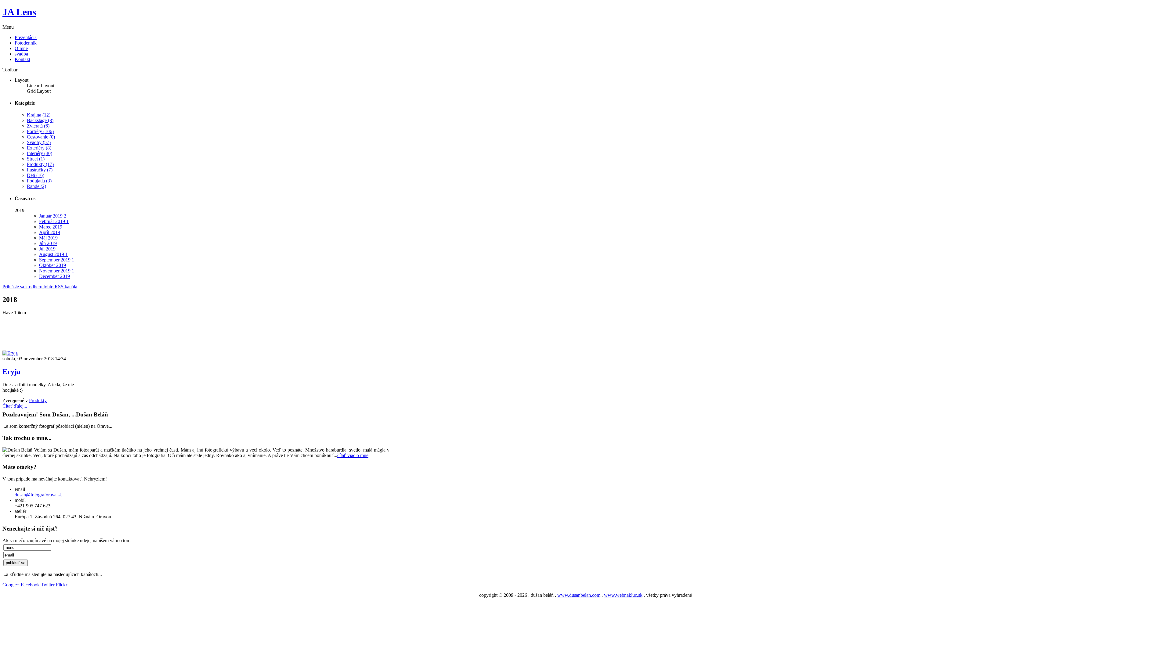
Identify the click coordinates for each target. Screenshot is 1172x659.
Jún (48, 243)
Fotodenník (26, 42)
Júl (47, 248)
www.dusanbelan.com (578, 595)
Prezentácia (26, 37)
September (56, 259)
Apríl (49, 232)
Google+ (11, 584)
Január (52, 215)
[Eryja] (10, 353)
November (56, 270)
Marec (50, 226)
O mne (21, 48)
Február (54, 221)
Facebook (30, 584)
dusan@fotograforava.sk (38, 494)
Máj (48, 237)
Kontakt (22, 59)
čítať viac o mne (352, 455)
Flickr (61, 584)
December (54, 276)
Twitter (48, 584)
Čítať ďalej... (14, 406)
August (53, 254)
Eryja (11, 372)
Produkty (38, 400)
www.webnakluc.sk (623, 595)
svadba (21, 53)
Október (52, 265)
